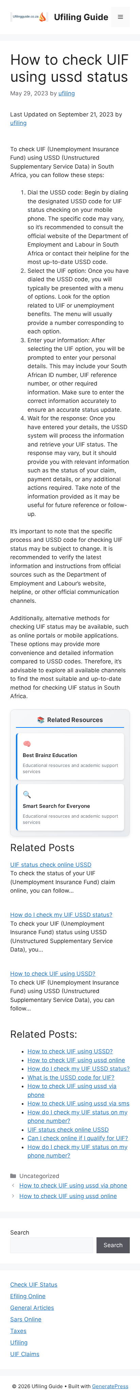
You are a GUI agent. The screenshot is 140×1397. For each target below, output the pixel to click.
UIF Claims (24, 1354)
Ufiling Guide (81, 17)
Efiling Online (28, 1296)
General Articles (32, 1307)
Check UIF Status (33, 1284)
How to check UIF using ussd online (68, 1196)
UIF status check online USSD (50, 864)
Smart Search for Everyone (56, 806)
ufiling (18, 123)
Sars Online (25, 1319)
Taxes (18, 1331)
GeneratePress (110, 1386)
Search (19, 1232)
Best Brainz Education (50, 755)
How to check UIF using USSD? (52, 973)
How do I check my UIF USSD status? (61, 914)
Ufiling (19, 1342)
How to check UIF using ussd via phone (73, 1185)
